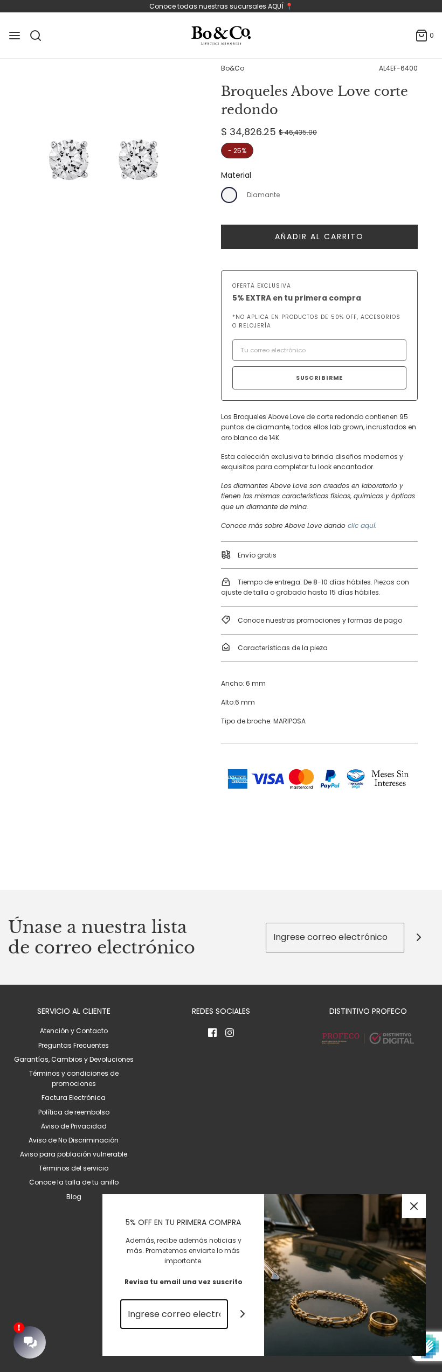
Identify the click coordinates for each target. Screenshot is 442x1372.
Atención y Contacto (74, 1030)
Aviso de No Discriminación (74, 1140)
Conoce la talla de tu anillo (74, 1182)
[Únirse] (419, 937)
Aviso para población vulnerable (73, 1154)
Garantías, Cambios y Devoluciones (74, 1059)
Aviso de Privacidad (74, 1126)
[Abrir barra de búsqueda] (39, 35)
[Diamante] (229, 195)
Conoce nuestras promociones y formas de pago (319, 620)
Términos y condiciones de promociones (74, 1078)
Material (236, 175)
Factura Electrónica (74, 1097)
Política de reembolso (73, 1112)
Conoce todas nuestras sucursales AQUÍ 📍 (221, 6)
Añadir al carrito (319, 236)
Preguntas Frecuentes (73, 1045)
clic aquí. (362, 525)
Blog (73, 1196)
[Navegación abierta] (14, 35)
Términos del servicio (73, 1168)
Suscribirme (319, 378)
